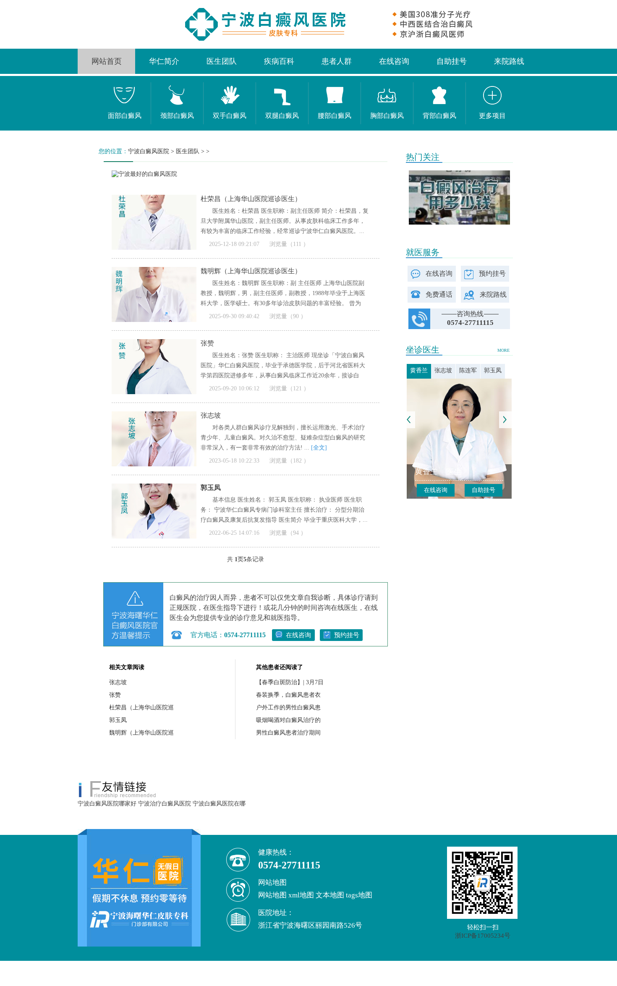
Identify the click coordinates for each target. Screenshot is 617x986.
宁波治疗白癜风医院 (164, 803)
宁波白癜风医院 (148, 151)
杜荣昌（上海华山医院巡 (141, 707)
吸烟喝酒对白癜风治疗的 (288, 720)
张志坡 (118, 682)
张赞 (115, 695)
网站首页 (107, 61)
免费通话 (439, 294)
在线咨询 (394, 61)
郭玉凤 (118, 720)
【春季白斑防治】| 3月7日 (290, 682)
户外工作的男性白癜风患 (288, 707)
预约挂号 (346, 635)
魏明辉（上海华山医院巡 (141, 733)
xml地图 (301, 895)
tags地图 (359, 895)
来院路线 (509, 61)
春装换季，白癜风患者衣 (288, 695)
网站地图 (272, 895)
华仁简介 (164, 61)
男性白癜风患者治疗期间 (288, 733)
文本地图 (330, 895)
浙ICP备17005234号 (482, 935)
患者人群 (337, 61)
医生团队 (222, 61)
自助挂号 (452, 61)
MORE (503, 350)
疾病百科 (279, 61)
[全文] (319, 448)
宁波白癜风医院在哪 (219, 803)
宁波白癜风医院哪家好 (107, 803)
